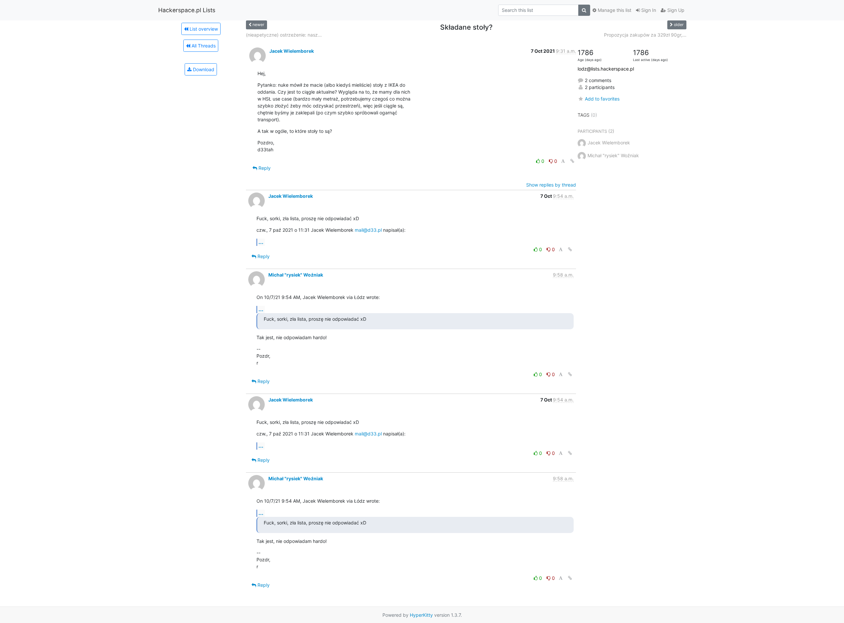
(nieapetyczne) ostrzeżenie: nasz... (284, 35)
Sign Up (675, 10)
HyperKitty (421, 615)
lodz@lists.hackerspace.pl (606, 69)
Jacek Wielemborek (291, 51)
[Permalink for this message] (572, 161)
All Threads (203, 45)
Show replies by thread (551, 185)
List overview (203, 29)
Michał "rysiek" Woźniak (295, 275)
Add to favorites (602, 99)
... (260, 242)
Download (203, 69)
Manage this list (613, 10)
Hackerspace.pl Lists (186, 10)
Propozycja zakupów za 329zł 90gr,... (645, 35)
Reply (264, 168)
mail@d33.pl (368, 230)
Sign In (648, 10)
